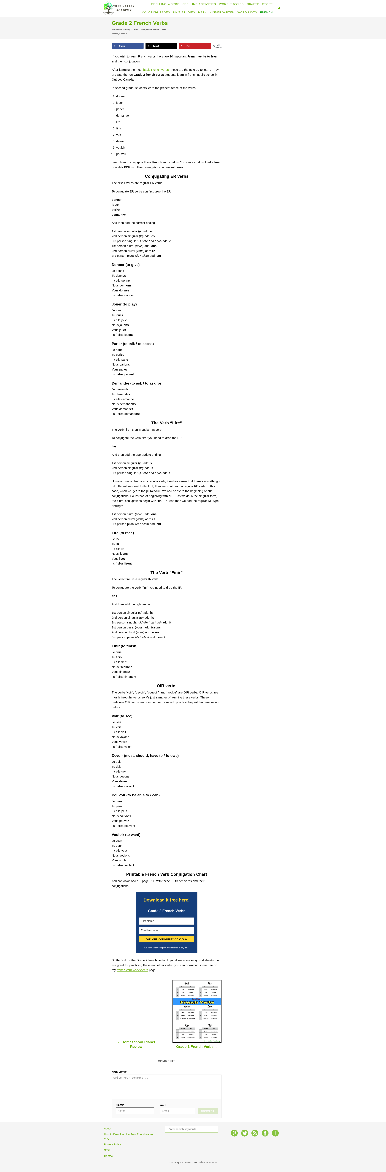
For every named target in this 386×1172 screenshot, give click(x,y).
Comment (119, 1072)
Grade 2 (123, 34)
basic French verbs (156, 69)
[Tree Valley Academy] (120, 8)
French (115, 34)
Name (120, 1105)
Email (164, 1105)
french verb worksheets (132, 970)
